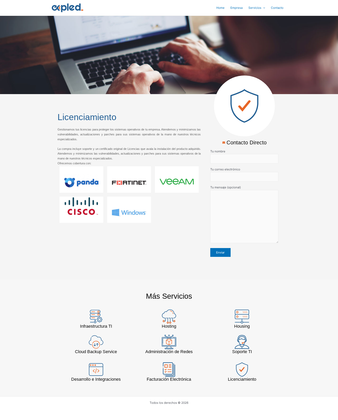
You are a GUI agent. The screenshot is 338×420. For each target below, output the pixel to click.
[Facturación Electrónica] (169, 369)
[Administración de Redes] (169, 342)
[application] (263, 8)
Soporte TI (242, 351)
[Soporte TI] (242, 342)
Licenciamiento (242, 379)
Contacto (277, 8)
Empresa (236, 8)
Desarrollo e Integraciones (96, 379)
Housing (242, 326)
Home (220, 8)
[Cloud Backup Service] (96, 342)
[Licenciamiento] (242, 369)
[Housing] (242, 316)
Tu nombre (217, 151)
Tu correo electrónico (225, 169)
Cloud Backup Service (96, 351)
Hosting (169, 326)
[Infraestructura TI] (96, 316)
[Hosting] (169, 316)
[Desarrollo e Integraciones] (96, 369)
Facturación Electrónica (169, 379)
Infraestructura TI (96, 326)
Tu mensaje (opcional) (225, 187)
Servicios (254, 8)
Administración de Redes (169, 351)
